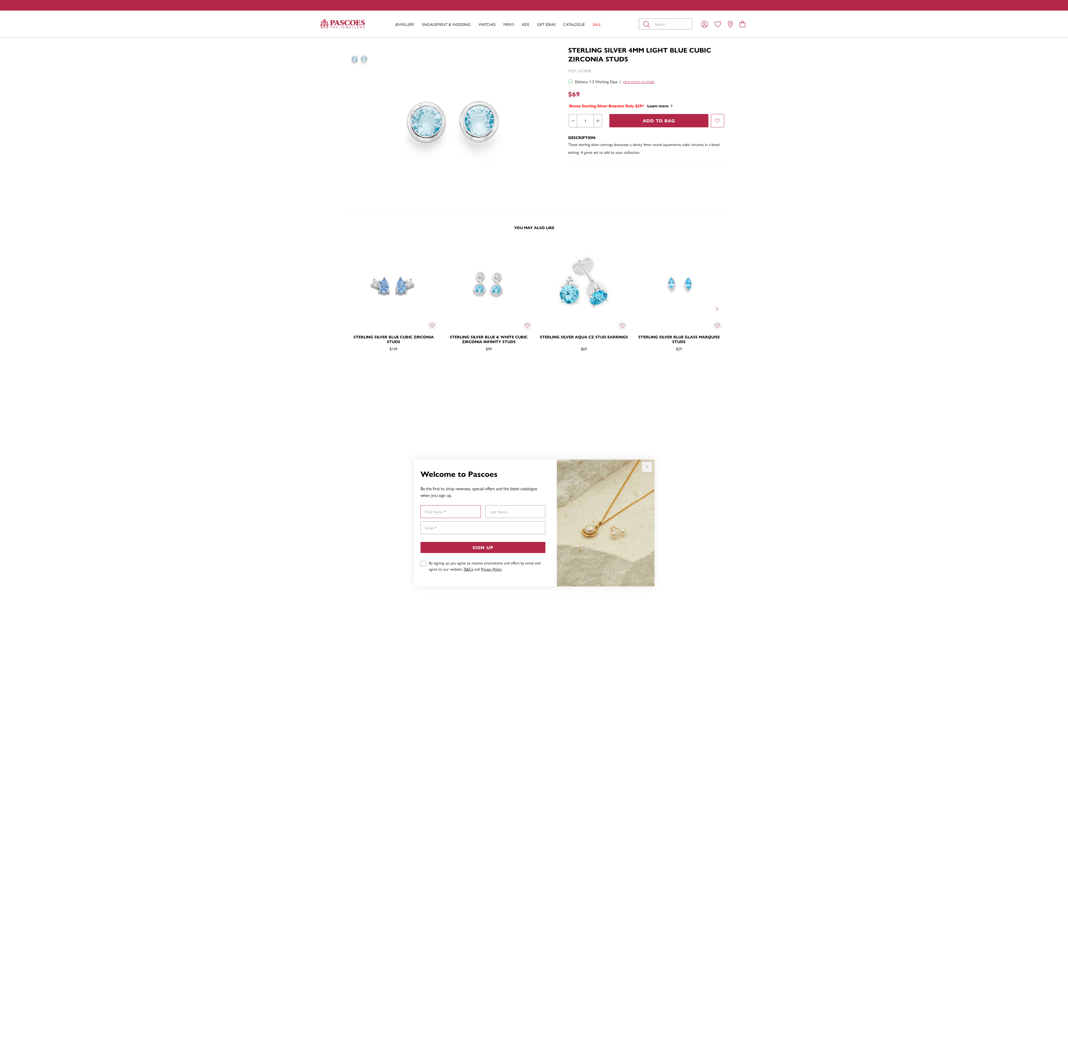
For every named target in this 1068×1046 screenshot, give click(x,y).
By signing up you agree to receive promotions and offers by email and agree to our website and (484, 566)
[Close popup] (647, 467)
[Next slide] (717, 308)
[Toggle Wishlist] (432, 325)
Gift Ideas (546, 24)
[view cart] (742, 23)
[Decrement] (573, 120)
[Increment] (598, 120)
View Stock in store (638, 82)
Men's (508, 24)
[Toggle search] (648, 23)
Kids (525, 24)
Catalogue (574, 24)
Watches (487, 24)
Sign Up (483, 547)
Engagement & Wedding (446, 24)
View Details (370, 367)
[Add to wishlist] (717, 120)
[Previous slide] (350, 308)
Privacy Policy (491, 569)
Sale (597, 24)
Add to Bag (659, 120)
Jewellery (404, 24)
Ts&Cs (468, 569)
